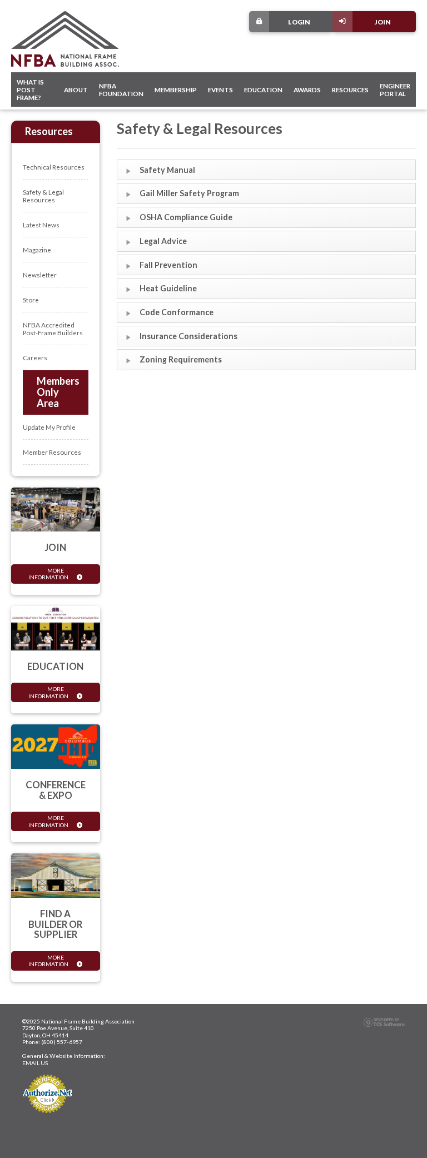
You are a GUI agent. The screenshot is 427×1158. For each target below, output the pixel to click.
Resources (350, 89)
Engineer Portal (395, 89)
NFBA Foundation (121, 89)
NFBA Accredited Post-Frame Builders (53, 328)
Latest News (41, 224)
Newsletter (40, 275)
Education (263, 89)
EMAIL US (35, 1063)
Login (299, 22)
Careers (35, 357)
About (76, 89)
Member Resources (52, 452)
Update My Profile (49, 427)
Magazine (37, 250)
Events (220, 89)
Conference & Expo (56, 790)
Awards (307, 89)
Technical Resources (54, 167)
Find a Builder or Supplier (55, 924)
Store (31, 300)
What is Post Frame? (30, 89)
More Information (48, 573)
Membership (176, 89)
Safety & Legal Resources (43, 195)
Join (383, 22)
